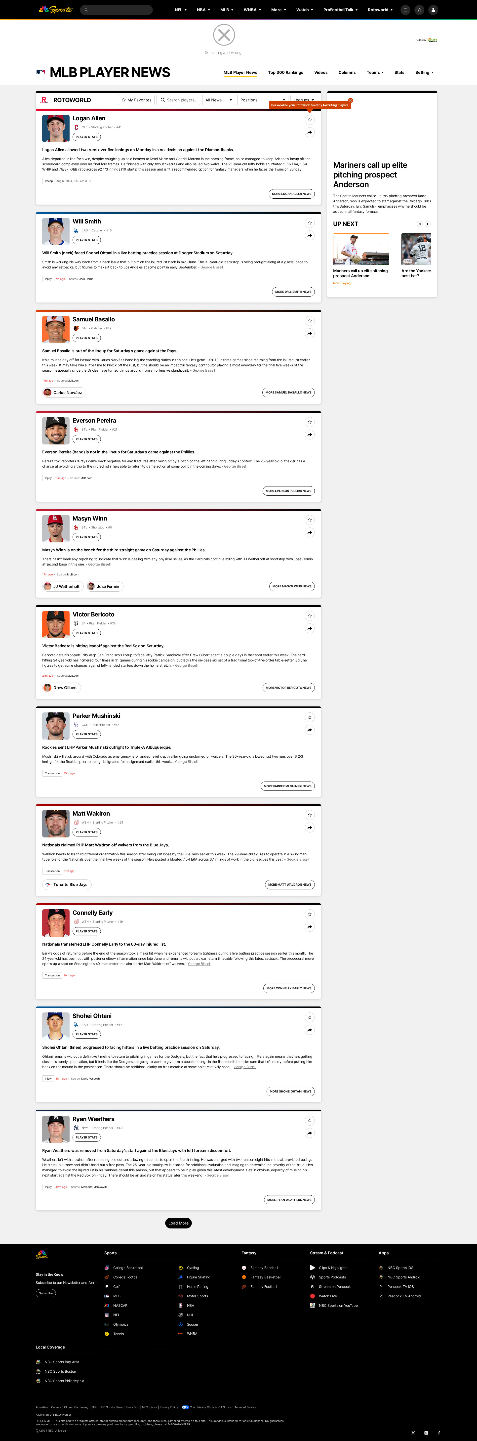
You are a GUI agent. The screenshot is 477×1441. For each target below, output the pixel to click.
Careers (56, 1407)
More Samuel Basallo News (289, 392)
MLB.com (73, 380)
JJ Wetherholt (66, 586)
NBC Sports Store (111, 1407)
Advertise (42, 1407)
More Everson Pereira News (289, 491)
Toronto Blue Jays (70, 884)
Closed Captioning (76, 1407)
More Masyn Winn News (292, 586)
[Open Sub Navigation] (185, 9)
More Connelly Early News (289, 988)
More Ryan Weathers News (289, 1200)
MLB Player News (240, 72)
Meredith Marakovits (94, 1187)
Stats (399, 72)
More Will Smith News (293, 292)
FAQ (93, 1407)
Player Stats (87, 137)
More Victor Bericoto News (289, 688)
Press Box (132, 1407)
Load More (178, 1223)
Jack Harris (86, 279)
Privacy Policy (169, 1407)
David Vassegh (90, 1078)
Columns (347, 72)
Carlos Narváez (67, 392)
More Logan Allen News (292, 194)
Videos (321, 72)
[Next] (428, 224)
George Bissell (211, 267)
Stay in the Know (49, 1274)
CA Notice (225, 1407)
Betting (422, 72)
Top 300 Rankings (285, 72)
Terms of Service (245, 1407)
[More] (405, 10)
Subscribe (46, 1293)
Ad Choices (149, 1407)
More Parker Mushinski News (288, 786)
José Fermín (108, 586)
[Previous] (420, 224)
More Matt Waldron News (290, 884)
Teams (373, 72)
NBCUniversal (62, 1414)
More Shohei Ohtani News (291, 1091)
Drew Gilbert (65, 687)
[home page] (56, 10)
